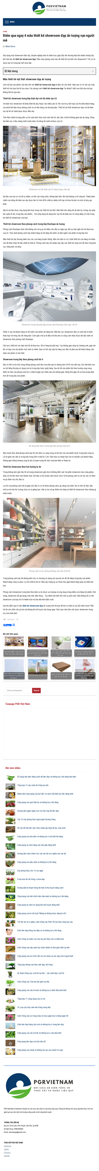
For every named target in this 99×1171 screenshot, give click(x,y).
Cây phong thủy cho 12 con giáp (30, 870)
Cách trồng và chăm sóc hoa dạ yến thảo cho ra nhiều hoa (40, 939)
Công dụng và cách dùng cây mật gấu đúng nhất (36, 845)
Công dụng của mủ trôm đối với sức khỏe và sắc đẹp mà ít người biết (45, 956)
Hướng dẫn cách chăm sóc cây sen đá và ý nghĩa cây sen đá (41, 853)
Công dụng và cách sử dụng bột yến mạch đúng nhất (38, 905)
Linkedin (7, 1156)
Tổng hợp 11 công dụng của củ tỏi (31, 999)
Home (5, 31)
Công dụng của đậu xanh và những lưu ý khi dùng (36, 862)
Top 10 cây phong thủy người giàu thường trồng (36, 819)
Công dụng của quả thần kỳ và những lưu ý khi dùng (37, 802)
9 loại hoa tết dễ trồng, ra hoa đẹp (31, 879)
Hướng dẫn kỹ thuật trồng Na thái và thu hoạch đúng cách (40, 888)
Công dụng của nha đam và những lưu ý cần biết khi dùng (40, 836)
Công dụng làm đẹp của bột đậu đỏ (31, 1041)
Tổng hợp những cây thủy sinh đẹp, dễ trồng (35, 964)
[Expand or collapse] (92, 71)
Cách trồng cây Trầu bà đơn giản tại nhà (33, 981)
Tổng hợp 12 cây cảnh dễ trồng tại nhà (32, 785)
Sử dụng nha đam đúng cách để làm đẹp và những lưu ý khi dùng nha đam (46, 776)
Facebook (7, 1146)
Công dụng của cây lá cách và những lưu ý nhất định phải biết (41, 990)
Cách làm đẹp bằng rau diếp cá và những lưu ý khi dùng (39, 930)
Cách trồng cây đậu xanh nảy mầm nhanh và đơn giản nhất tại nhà (43, 947)
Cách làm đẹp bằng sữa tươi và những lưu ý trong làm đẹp (40, 1024)
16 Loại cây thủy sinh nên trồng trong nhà (33, 1007)
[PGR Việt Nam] (49, 9)
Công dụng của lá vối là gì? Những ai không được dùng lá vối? (41, 913)
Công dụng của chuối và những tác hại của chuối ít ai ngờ (40, 1050)
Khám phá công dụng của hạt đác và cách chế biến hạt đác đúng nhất (45, 794)
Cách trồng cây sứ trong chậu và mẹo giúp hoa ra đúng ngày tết (42, 1016)
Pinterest (7, 1152)
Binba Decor (10, 46)
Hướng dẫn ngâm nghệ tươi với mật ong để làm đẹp (38, 811)
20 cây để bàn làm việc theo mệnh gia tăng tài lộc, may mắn (41, 828)
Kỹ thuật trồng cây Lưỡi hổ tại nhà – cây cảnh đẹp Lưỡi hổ (40, 973)
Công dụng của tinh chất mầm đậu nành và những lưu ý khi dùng (42, 896)
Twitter (6, 1149)
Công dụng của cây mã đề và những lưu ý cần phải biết (39, 1033)
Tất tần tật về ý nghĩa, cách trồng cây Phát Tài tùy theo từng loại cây (45, 922)
